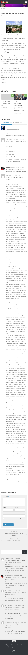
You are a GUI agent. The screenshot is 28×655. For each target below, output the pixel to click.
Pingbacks (18, 122)
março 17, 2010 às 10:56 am (17, 167)
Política (3, 9)
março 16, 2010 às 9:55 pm (13, 129)
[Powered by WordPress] (8, 647)
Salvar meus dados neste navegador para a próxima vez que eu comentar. (14, 519)
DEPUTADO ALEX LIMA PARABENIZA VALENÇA (5, 103)
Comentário (6, 496)
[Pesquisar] (24, 552)
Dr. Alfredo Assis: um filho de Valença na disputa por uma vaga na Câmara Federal (15, 624)
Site (4, 513)
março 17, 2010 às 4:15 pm (15, 175)
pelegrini (5, 18)
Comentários (7, 122)
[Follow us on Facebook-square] (15, 650)
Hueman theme (21, 647)
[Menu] (26, 2)
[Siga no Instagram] (13, 650)
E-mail (16, 507)
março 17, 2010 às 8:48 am (18, 139)
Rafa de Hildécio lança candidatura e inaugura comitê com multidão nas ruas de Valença (15, 577)
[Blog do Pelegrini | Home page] (6, 2)
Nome (4, 507)
